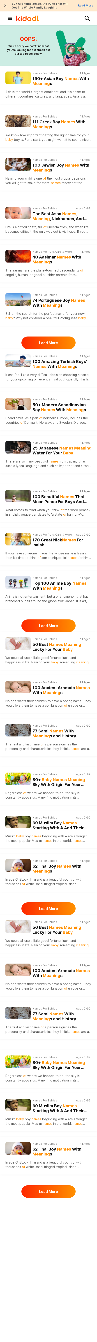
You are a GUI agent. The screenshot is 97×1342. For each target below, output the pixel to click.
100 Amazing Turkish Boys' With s (59, 364)
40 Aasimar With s (56, 260)
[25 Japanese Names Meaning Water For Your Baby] (18, 447)
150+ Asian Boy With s (60, 81)
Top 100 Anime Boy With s (59, 586)
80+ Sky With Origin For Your (58, 782)
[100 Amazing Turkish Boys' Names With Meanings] (18, 360)
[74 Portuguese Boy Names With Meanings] (18, 299)
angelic (10, 275)
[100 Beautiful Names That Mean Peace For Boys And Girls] (18, 496)
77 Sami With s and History (54, 733)
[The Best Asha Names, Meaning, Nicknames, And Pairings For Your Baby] (18, 213)
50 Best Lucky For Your (56, 647)
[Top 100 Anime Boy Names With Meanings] (18, 582)
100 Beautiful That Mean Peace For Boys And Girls (58, 499)
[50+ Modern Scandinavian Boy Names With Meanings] (18, 404)
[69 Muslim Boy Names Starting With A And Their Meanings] (18, 822)
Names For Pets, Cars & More (52, 251)
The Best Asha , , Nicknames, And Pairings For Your (58, 216)
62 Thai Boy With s (56, 869)
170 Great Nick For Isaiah (57, 542)
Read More (85, 5)
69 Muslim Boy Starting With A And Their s (58, 826)
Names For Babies (44, 73)
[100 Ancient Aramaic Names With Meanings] (18, 687)
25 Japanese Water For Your (62, 451)
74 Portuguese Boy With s (58, 303)
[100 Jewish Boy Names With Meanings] (18, 164)
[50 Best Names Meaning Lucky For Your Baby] (18, 643)
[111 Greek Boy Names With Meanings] (18, 121)
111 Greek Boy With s (58, 124)
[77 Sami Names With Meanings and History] (18, 730)
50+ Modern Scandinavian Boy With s (59, 407)
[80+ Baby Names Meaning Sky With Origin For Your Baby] (18, 779)
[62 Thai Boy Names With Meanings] (18, 865)
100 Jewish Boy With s (60, 168)
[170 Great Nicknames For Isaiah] (18, 539)
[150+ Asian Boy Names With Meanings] (18, 78)
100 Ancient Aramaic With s (61, 690)
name (60, 313)
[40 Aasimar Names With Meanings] (18, 256)
